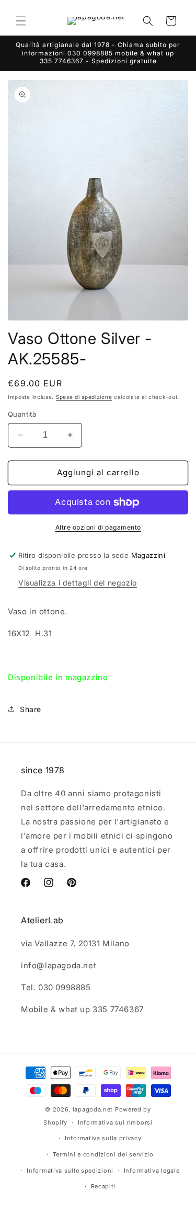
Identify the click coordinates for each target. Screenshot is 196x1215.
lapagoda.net (93, 1109)
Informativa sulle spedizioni (70, 1170)
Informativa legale (152, 1170)
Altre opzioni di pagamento (98, 527)
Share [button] (30, 709)
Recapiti (103, 1186)
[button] (20, 20)
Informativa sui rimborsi (115, 1122)
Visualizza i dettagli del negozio (77, 582)
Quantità (22, 414)
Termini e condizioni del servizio (103, 1154)
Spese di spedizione (84, 397)
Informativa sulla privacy (103, 1138)
